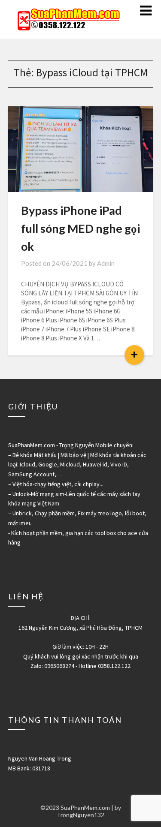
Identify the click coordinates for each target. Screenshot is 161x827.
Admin (106, 263)
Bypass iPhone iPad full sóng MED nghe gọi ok (80, 228)
